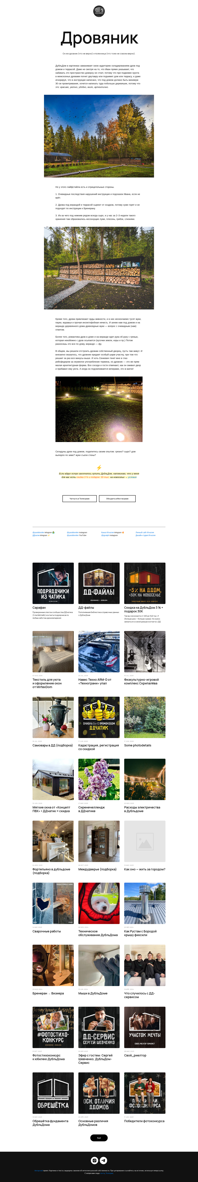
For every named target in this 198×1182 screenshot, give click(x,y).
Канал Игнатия (107, 532)
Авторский (38, 1171)
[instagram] (94, 1160)
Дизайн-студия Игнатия (145, 535)
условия (132, 477)
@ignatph (105, 535)
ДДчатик (36, 535)
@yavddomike (38, 532)
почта (102, 1173)
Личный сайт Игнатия (145, 532)
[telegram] (103, 1160)
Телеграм (109, 1173)
